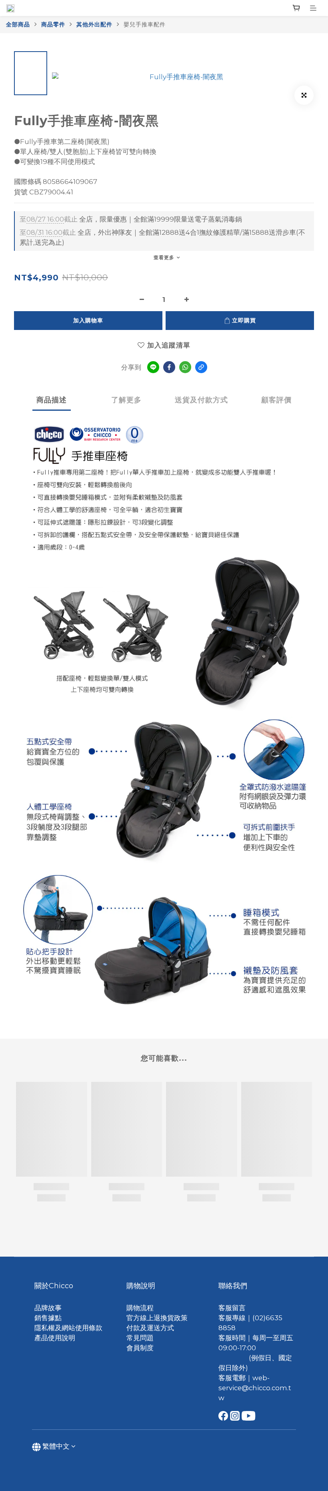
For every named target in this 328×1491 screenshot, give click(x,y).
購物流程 (140, 1308)
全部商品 (18, 24)
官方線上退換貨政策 (157, 1318)
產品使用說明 (54, 1338)
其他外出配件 (94, 24)
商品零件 (53, 24)
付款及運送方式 (150, 1328)
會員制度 (140, 1348)
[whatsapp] (185, 367)
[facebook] (169, 367)
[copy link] (201, 367)
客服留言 (232, 1308)
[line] (153, 367)
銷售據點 (48, 1318)
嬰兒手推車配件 (145, 24)
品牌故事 (48, 1308)
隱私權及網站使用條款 (68, 1328)
